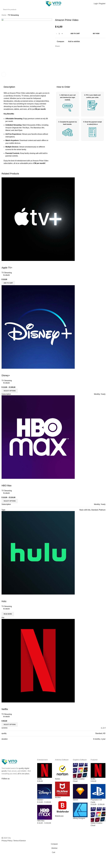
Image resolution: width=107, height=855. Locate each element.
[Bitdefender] (62, 807)
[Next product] (104, 15)
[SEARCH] (106, 8)
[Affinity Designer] (80, 810)
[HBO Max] (44, 812)
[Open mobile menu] (2, 4)
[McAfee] (62, 789)
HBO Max (6, 485)
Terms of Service (19, 841)
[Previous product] (100, 15)
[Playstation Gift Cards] (98, 791)
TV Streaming (13, 15)
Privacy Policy (7, 841)
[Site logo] (53, 3)
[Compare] (4, 263)
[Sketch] (80, 791)
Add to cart (75, 33)
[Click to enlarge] (4, 74)
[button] (8, 283)
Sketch (75, 800)
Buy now (96, 33)
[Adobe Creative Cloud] (80, 770)
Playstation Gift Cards (96, 801)
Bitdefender (59, 816)
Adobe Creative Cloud (79, 780)
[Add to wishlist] (15, 263)
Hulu (4, 601)
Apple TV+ (7, 267)
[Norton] (62, 770)
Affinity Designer (79, 818)
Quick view (9, 263)
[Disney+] (44, 791)
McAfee (58, 797)
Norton (57, 779)
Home (4, 15)
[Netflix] (44, 770)
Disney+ (6, 375)
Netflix (5, 709)
